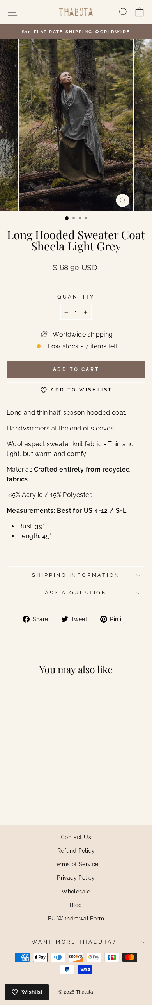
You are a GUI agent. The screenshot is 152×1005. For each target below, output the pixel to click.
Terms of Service (75, 864)
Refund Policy (76, 850)
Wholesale (76, 891)
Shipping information (76, 575)
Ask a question (76, 593)
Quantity (76, 297)
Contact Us (76, 837)
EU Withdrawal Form (76, 918)
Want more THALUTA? (74, 942)
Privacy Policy (76, 877)
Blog (76, 905)
